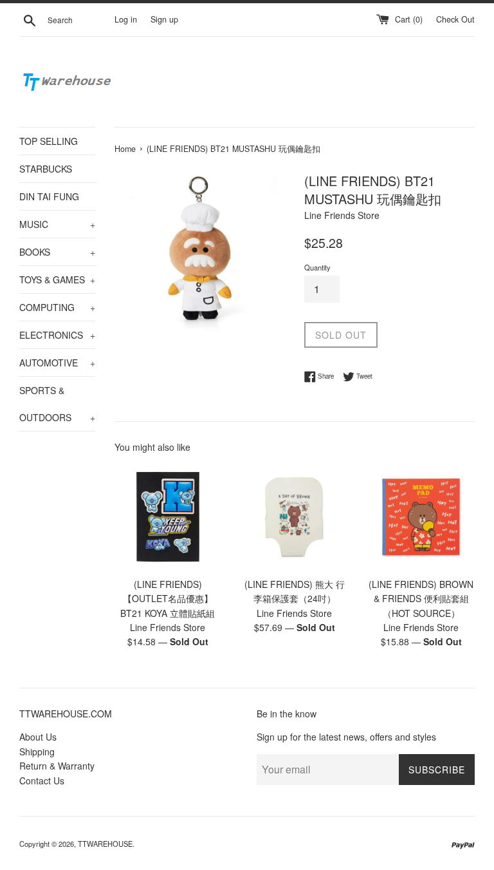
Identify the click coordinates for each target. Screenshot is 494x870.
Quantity (317, 267)
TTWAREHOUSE (105, 843)
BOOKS (57, 251)
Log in (125, 19)
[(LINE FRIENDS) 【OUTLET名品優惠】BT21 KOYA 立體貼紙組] (168, 517)
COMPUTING (57, 307)
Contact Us (41, 780)
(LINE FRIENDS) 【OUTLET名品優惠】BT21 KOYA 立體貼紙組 (167, 598)
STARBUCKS (45, 168)
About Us (38, 736)
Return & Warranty (57, 765)
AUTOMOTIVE (57, 362)
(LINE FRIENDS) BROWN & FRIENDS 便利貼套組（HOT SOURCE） (421, 598)
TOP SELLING (48, 141)
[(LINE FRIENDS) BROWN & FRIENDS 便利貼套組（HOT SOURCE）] (421, 517)
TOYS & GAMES (57, 279)
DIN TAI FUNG (49, 196)
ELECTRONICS (57, 334)
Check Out (455, 19)
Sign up (164, 19)
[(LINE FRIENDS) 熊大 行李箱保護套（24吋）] (294, 517)
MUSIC (57, 224)
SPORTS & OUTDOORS (57, 404)
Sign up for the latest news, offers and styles (346, 736)
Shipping (37, 751)
